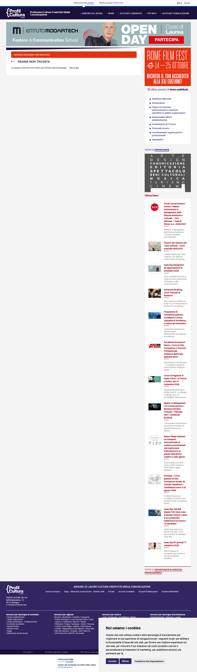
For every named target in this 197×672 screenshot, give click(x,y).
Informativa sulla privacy (89, 652)
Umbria (76, 626)
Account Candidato (131, 13)
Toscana (90, 624)
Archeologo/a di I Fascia (164, 124)
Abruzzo (57, 617)
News (111, 13)
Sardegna (75, 624)
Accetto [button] (112, 661)
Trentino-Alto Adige (63, 626)
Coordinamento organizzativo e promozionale (167, 134)
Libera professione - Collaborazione (22, 622)
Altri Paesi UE (84, 631)
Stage (9, 631)
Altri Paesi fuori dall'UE (64, 633)
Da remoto (80, 633)
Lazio (91, 619)
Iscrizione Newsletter (170, 591)
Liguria (58, 622)
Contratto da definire (15, 624)
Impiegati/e (157, 139)
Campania (85, 617)
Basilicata (66, 617)
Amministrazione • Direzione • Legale (165, 617)
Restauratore (158, 102)
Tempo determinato (15, 619)
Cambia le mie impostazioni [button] (149, 661)
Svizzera (73, 631)
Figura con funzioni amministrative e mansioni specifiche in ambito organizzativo (168, 110)
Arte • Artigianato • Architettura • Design (119, 617)
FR (189, 3)
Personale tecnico (160, 128)
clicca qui (73, 67)
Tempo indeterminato (16, 617)
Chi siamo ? (28, 652)
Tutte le (157, 149)
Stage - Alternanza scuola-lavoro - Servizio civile (84, 591)
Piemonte (59, 624)
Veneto (58, 628)
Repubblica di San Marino (73, 628)
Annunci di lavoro (92, 13)
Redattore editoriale (161, 98)
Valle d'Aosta (85, 626)
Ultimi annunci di (169, 89)
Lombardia (67, 622)
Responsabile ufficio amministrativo (162, 118)
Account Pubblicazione (175, 13)
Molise (83, 622)
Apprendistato (13, 626)
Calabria (75, 617)
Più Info (152, 13)
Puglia (67, 624)
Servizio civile (12, 628)
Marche (76, 622)
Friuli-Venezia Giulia (79, 619)
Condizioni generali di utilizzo (56, 652)
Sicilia (83, 624)
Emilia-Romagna (62, 619)
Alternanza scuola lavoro (17, 633)
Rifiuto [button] (125, 661)
